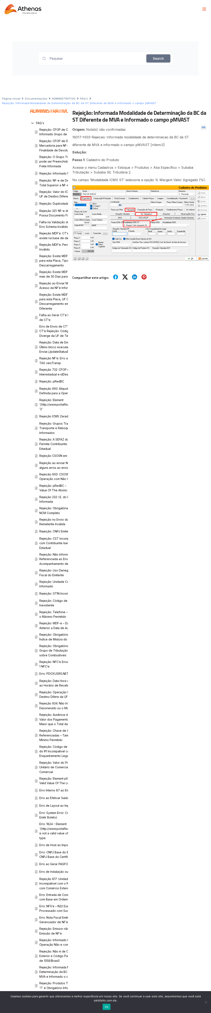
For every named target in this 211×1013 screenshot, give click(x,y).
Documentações (36, 98)
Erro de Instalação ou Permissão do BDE (66, 871)
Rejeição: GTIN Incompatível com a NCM (66, 593)
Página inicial (11, 98)
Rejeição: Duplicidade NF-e (58, 203)
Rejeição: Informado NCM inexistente (64, 173)
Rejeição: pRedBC (51, 381)
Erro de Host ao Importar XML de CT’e (65, 845)
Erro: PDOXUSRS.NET (54, 673)
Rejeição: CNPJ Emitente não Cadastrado (67, 531)
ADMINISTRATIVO (63, 98)
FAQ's (84, 98)
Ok (106, 1006)
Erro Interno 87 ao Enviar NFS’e (60, 790)
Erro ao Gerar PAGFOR (54, 864)
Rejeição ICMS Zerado (54, 416)
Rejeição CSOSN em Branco (58, 455)
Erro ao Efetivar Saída (54, 798)
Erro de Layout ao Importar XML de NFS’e (67, 805)
